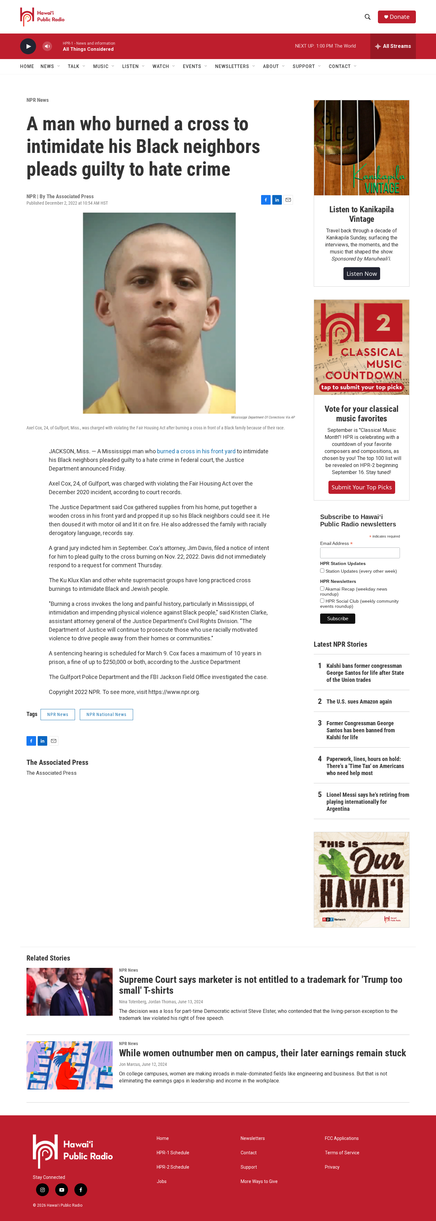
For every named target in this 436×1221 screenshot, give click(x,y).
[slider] (57, 46)
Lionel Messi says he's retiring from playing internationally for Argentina (368, 801)
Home (27, 66)
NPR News (37, 100)
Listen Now (362, 273)
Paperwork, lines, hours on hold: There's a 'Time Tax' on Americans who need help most (365, 766)
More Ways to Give (259, 1181)
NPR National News (106, 714)
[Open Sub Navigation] (59, 66)
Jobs (162, 1181)
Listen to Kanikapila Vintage (361, 214)
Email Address (336, 543)
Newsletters (253, 1138)
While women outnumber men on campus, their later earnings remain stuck (262, 1053)
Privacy (332, 1167)
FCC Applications (342, 1138)
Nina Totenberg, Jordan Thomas (147, 1001)
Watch (161, 66)
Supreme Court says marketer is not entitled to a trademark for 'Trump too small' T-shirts (260, 985)
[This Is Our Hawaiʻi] (361, 879)
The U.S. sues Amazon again (359, 701)
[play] (28, 46)
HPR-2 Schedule (173, 1167)
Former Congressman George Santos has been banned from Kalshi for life (361, 730)
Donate (400, 16)
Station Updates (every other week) (360, 571)
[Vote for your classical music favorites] (361, 347)
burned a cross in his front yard (196, 451)
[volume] (47, 46)
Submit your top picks (362, 487)
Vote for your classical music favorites (361, 413)
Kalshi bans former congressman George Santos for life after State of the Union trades (365, 672)
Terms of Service (342, 1152)
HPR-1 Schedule (173, 1152)
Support (249, 1167)
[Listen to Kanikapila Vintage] (361, 147)
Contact (249, 1152)
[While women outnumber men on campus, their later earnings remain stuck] (69, 1065)
